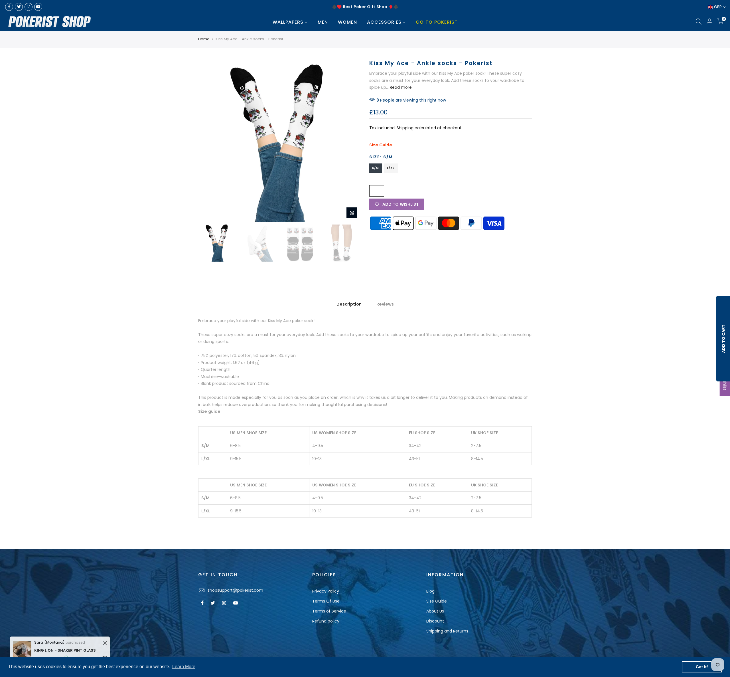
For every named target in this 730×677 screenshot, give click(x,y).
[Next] (351, 140)
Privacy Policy (325, 591)
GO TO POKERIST (437, 22)
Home (204, 39)
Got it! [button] (702, 666)
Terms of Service (329, 611)
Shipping (405, 128)
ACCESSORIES (384, 22)
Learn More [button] (183, 666)
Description (349, 304)
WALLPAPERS (288, 22)
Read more (400, 87)
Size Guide (380, 145)
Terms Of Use (326, 601)
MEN (323, 22)
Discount (435, 621)
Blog (430, 591)
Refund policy (325, 621)
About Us (435, 611)
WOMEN (347, 22)
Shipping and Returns (447, 631)
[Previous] (208, 140)
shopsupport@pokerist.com (235, 590)
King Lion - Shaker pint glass (65, 647)
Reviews (385, 304)
